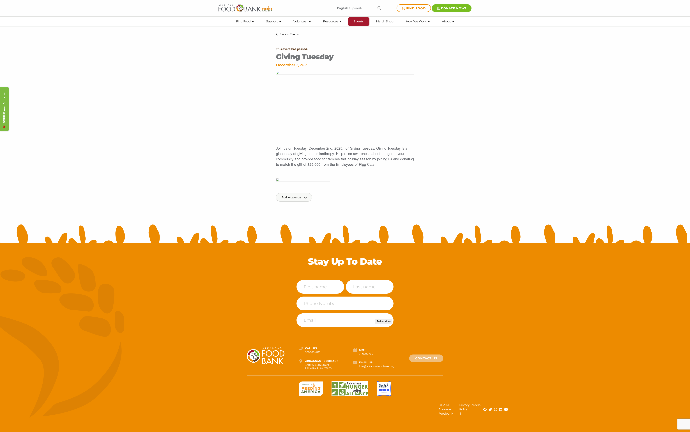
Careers (475, 405)
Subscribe (383, 321)
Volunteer (300, 21)
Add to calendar (292, 197)
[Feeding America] (311, 388)
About (446, 21)
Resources (330, 21)
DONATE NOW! (453, 8)
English (342, 8)
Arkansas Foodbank (445, 411)
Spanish (356, 8)
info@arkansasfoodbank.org (376, 366)
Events (359, 21)
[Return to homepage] (245, 8)
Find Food (416, 8)
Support (272, 21)
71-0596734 (366, 353)
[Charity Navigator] (384, 388)
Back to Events (289, 34)
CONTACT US (426, 358)
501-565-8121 (312, 352)
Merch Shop (385, 21)
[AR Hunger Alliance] (350, 388)
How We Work (416, 21)
